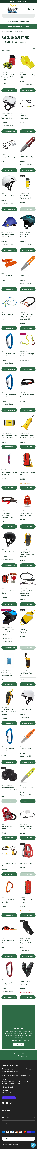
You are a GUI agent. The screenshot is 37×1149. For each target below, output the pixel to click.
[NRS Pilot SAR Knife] (28, 775)
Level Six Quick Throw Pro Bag (27, 901)
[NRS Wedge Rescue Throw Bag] (28, 617)
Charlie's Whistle (7, 276)
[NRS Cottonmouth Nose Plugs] (28, 103)
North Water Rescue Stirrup (27, 674)
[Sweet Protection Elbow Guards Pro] (28, 928)
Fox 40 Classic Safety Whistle (27, 76)
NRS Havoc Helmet (8, 196)
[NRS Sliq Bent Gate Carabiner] (9, 736)
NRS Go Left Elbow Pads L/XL (26, 983)
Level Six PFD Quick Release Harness (27, 396)
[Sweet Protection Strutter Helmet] (9, 222)
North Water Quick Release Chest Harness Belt (26, 593)
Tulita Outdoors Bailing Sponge (6, 674)
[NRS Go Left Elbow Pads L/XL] (28, 969)
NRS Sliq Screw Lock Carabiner (8, 396)
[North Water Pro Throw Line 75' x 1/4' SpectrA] (28, 539)
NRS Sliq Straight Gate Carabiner (7, 983)
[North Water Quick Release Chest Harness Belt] (28, 578)
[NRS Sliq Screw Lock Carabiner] (9, 382)
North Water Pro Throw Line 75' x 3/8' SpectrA (8, 712)
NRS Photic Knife (26, 749)
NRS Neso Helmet (7, 552)
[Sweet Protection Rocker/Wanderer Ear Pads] (9, 775)
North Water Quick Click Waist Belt (26, 828)
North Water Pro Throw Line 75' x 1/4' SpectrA (27, 554)
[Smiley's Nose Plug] (9, 144)
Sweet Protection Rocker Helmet (26, 236)
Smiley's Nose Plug (8, 157)
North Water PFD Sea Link (8, 864)
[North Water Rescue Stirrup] (28, 660)
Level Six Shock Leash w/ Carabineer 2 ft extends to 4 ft (27, 317)
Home (3, 31)
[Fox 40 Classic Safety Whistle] (28, 62)
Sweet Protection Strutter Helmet (7, 236)
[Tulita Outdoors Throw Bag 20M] (28, 183)
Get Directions (18, 1044)
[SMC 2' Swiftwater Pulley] (9, 814)
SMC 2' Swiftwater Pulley (7, 828)
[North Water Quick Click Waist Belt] (28, 814)
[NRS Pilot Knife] (28, 263)
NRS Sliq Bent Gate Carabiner (8, 750)
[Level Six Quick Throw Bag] (28, 460)
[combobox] (18, 16)
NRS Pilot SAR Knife (26, 788)
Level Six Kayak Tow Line (8, 942)
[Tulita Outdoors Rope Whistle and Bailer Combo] (9, 62)
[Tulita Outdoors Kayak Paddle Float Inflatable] (28, 423)
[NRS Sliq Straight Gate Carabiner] (9, 969)
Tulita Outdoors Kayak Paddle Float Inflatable (27, 437)
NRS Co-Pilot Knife (26, 157)
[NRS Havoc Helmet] (9, 183)
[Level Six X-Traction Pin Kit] (9, 578)
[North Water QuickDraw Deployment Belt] (9, 500)
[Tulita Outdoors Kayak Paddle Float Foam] (9, 423)
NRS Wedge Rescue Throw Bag (27, 631)
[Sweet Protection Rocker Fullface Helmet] (9, 617)
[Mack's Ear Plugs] (9, 302)
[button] (33, 9)
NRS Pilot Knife (25, 276)
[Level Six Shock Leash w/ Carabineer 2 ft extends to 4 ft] (28, 302)
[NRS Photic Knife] (28, 736)
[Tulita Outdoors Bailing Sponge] (9, 660)
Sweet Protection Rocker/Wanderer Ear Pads (9, 790)
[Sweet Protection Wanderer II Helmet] (9, 103)
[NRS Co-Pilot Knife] (28, 144)
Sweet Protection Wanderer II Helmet (8, 117)
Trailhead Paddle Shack (12, 1144)
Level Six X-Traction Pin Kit (8, 592)
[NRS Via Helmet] (28, 697)
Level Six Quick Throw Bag (27, 473)
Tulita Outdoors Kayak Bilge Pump (9, 473)
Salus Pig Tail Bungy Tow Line (27, 355)
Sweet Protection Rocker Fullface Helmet (7, 632)
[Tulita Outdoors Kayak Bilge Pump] (9, 460)
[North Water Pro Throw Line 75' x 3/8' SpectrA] (9, 697)
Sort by (4, 48)
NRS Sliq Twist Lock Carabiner (8, 355)
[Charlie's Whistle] (9, 263)
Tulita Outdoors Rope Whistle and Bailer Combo (8, 77)
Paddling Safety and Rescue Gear (15, 31)
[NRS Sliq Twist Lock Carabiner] (9, 341)
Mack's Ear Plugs (7, 315)
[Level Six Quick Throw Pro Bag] (28, 887)
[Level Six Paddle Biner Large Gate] (9, 887)
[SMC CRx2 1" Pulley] (28, 851)
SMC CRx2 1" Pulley (26, 863)
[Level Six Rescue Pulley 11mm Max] (28, 500)
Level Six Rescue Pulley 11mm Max (26, 514)
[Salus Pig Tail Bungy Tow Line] (28, 341)
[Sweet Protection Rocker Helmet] (28, 222)
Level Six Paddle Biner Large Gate (9, 901)
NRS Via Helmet (25, 710)
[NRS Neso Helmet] (9, 539)
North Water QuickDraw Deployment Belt (7, 515)
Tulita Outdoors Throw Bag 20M (25, 197)
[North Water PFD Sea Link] (9, 850)
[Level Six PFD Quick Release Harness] (28, 382)
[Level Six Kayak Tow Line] (9, 928)
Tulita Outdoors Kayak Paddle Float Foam (9, 437)
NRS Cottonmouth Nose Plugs (26, 117)
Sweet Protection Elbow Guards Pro (26, 942)
